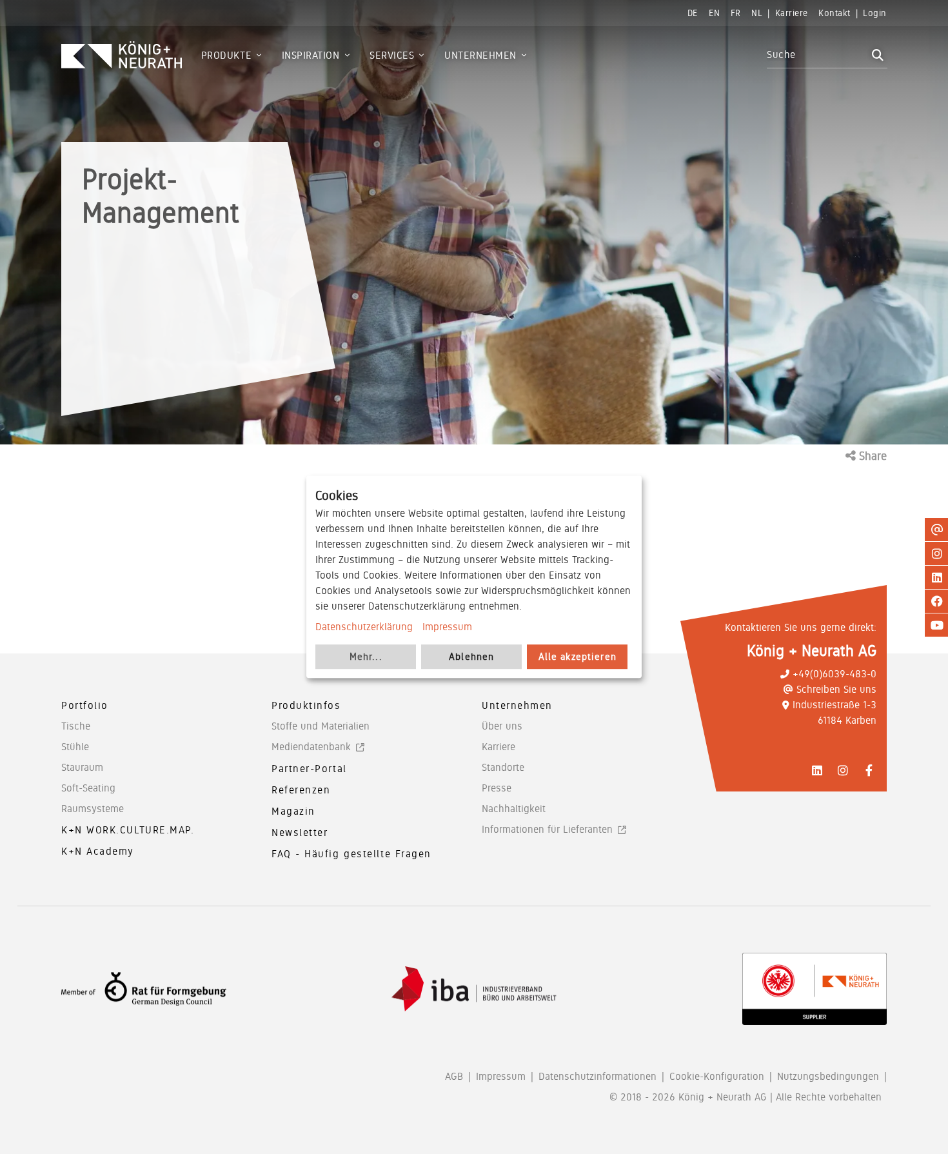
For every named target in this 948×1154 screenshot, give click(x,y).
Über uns (502, 726)
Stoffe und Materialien (321, 726)
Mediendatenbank (311, 747)
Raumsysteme (92, 808)
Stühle (75, 747)
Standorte (503, 767)
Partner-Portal (309, 768)
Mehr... (366, 657)
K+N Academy (97, 851)
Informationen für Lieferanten (547, 829)
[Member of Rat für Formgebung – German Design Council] (143, 989)
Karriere (498, 747)
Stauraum (82, 767)
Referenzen (301, 790)
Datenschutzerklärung (364, 627)
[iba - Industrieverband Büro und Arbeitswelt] (474, 989)
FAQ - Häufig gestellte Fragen (351, 854)
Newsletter (300, 832)
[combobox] (817, 54)
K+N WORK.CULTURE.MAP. (128, 830)
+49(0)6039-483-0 (834, 674)
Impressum (447, 627)
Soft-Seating (88, 788)
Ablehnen (471, 657)
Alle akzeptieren (577, 657)
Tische (75, 726)
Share (871, 456)
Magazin (293, 811)
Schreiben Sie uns (836, 689)
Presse (496, 788)
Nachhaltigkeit (514, 808)
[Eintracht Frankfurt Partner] (814, 989)
